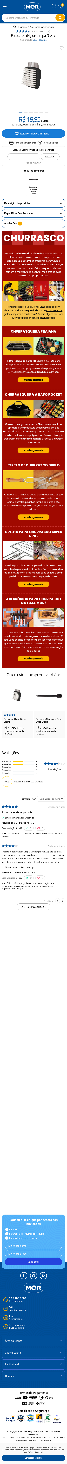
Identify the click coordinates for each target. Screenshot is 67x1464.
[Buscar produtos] (60, 17)
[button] (22, 143)
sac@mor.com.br (17, 1308)
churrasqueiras (54, 310)
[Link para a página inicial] (14, 27)
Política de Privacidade (35, 1452)
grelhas (8, 314)
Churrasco (22, 27)
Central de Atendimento (54, 6)
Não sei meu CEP (33, 162)
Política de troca (50, 142)
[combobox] (33, 18)
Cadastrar (33, 1262)
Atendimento (17, 1300)
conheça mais (33, 380)
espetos (17, 314)
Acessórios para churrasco (42, 27)
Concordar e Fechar (33, 1457)
